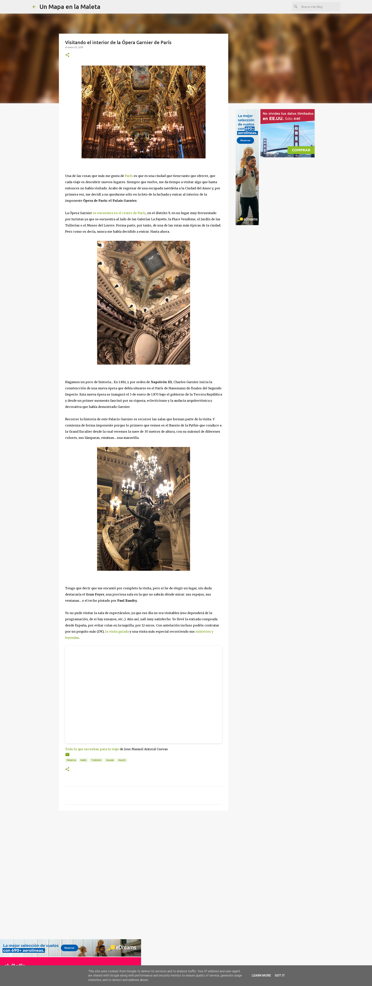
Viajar (110, 760)
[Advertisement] (72, 874)
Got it (280, 975)
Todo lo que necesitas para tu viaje (92, 749)
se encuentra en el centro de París (119, 213)
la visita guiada (117, 631)
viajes (122, 760)
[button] (67, 55)
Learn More (261, 975)
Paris (83, 760)
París (129, 176)
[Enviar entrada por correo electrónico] (67, 756)
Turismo (96, 760)
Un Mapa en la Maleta (70, 6)
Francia (71, 760)
